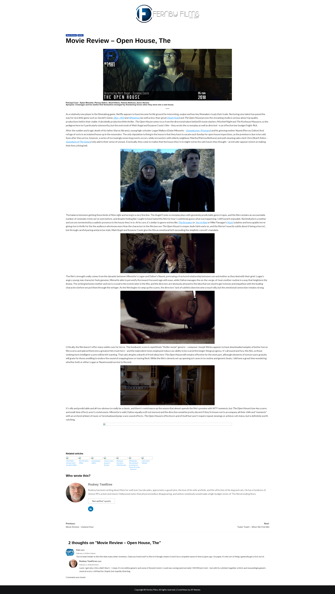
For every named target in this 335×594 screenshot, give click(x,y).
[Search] (269, 31)
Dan (78, 550)
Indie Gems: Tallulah (146, 462)
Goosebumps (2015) (95, 462)
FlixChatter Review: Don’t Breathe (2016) (71, 463)
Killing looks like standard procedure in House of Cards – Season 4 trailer (134, 465)
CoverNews (182, 589)
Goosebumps (192, 130)
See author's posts (101, 501)
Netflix (80, 35)
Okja (115, 117)
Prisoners (205, 130)
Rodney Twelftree (100, 484)
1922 (121, 117)
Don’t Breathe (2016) (83, 462)
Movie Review (71, 35)
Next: (253, 525)
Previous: (80, 525)
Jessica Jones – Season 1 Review (109, 463)
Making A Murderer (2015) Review (121, 463)
